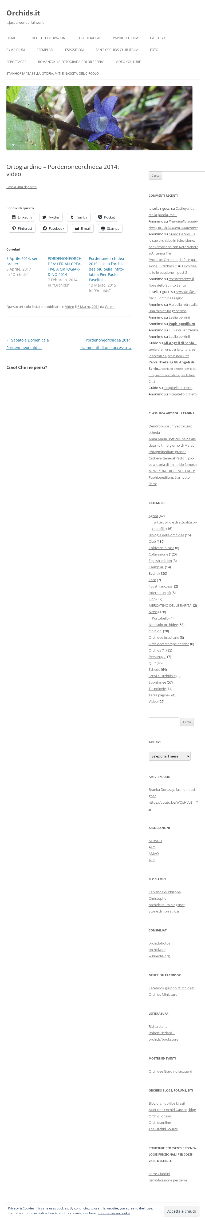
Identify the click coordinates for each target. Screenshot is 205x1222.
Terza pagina (159, 695)
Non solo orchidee (163, 624)
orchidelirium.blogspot (167, 904)
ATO (152, 860)
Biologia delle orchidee (166, 535)
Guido (110, 306)
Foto (154, 49)
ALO (152, 847)
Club (152, 541)
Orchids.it (23, 13)
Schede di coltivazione (47, 38)
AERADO (155, 840)
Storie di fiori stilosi (164, 911)
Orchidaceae (90, 38)
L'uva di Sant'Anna (183, 330)
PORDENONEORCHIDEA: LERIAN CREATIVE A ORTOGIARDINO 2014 (66, 266)
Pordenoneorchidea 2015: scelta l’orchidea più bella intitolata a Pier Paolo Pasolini (106, 269)
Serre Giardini (159, 1173)
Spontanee (157, 682)
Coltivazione (158, 554)
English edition (160, 560)
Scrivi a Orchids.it (162, 675)
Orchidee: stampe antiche (169, 643)
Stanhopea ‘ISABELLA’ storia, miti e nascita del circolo (52, 73)
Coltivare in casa (161, 547)
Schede (154, 669)
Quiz (152, 663)
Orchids (155, 650)
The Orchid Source (163, 1128)
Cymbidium (15, 49)
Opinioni (155, 631)
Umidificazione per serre (168, 1180)
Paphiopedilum (125, 38)
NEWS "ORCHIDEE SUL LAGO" (172, 471)
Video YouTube (128, 61)
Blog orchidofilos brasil (167, 1103)
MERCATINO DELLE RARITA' (170, 605)
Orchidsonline (160, 1122)
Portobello (160, 618)
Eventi (154, 573)
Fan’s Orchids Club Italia (117, 49)
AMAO (154, 853)
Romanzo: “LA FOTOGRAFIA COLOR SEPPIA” (71, 61)
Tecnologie (157, 688)
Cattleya (157, 38)
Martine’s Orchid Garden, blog (172, 1109)
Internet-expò (160, 592)
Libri (152, 599)
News (153, 611)
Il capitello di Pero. (178, 387)
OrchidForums (160, 1116)
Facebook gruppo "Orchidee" (172, 988)
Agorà (153, 515)
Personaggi (157, 656)
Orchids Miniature (163, 994)
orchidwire (157, 949)
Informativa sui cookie (114, 1213)
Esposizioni (74, 49)
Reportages (16, 61)
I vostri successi (161, 586)
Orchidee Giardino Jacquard (170, 1071)
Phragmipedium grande (167, 451)
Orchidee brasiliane (164, 637)
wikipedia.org (159, 956)
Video (69, 306)
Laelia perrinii (179, 317)
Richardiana (158, 1026)
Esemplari (45, 49)
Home (11, 38)
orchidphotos (159, 943)
